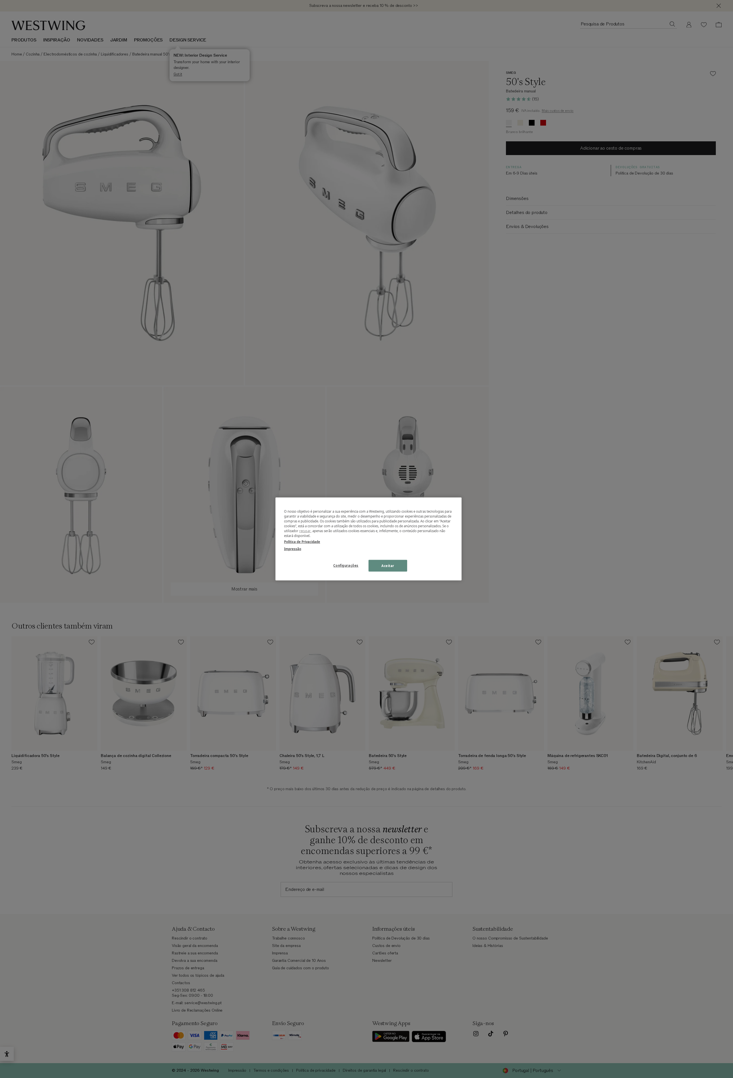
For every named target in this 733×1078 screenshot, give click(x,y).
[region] (368, 539)
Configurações (345, 565)
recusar (305, 531)
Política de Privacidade (302, 542)
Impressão (292, 549)
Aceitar (387, 565)
